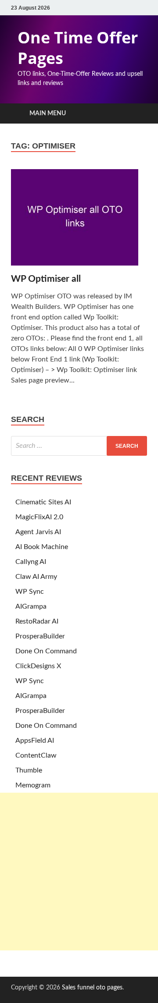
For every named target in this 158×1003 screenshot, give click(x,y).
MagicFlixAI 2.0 (39, 517)
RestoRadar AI (36, 621)
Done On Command (46, 651)
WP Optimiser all (46, 279)
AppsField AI (34, 740)
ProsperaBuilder (40, 636)
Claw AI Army (36, 576)
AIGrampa (31, 606)
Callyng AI (30, 561)
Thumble (28, 770)
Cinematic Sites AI (43, 502)
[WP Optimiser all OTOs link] (79, 221)
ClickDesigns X (38, 666)
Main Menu (47, 113)
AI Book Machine (41, 546)
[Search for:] (79, 446)
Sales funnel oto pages (92, 988)
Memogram (32, 785)
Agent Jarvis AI (38, 531)
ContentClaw (36, 755)
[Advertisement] (79, 871)
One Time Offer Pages (78, 48)
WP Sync (29, 591)
